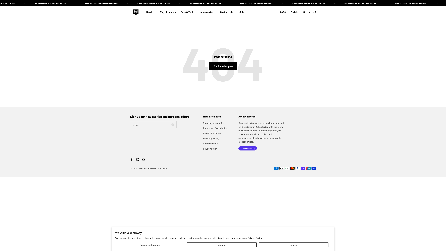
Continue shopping (223, 66)
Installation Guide (212, 133)
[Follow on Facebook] (131, 159)
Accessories (206, 12)
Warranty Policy (211, 138)
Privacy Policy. (255, 238)
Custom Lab (226, 12)
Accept (222, 244)
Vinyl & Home (167, 12)
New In (149, 12)
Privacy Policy (210, 148)
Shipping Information (213, 123)
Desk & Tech (187, 12)
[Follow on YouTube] (143, 159)
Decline (294, 244)
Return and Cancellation (215, 128)
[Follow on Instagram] (137, 159)
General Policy (210, 143)
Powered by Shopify (157, 168)
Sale (241, 12)
